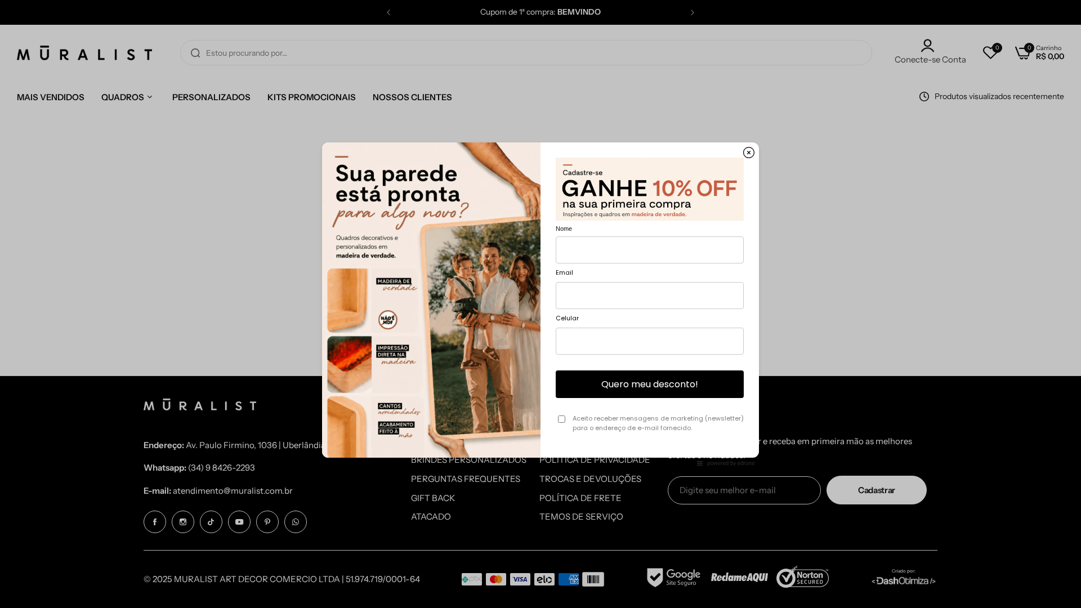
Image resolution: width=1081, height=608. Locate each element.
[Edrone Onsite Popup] (540, 304)
